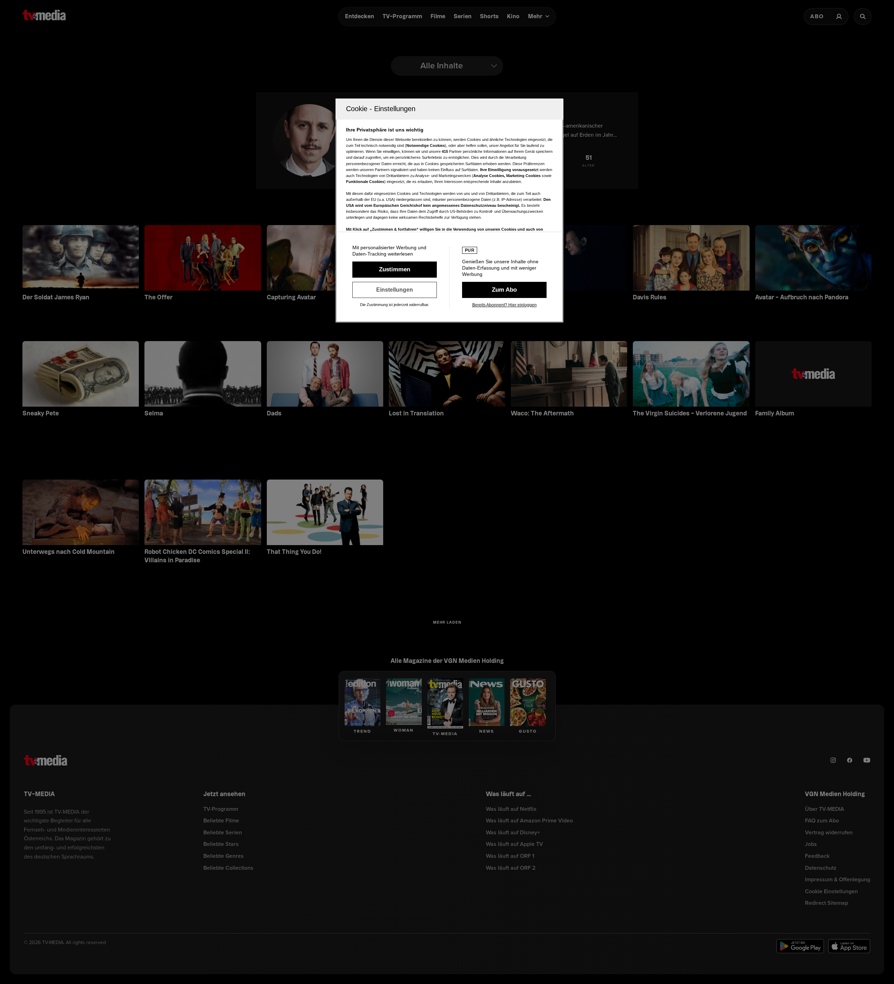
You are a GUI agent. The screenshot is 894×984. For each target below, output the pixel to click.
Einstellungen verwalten (394, 290)
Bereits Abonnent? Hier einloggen (504, 305)
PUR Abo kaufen (504, 290)
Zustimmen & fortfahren (394, 270)
